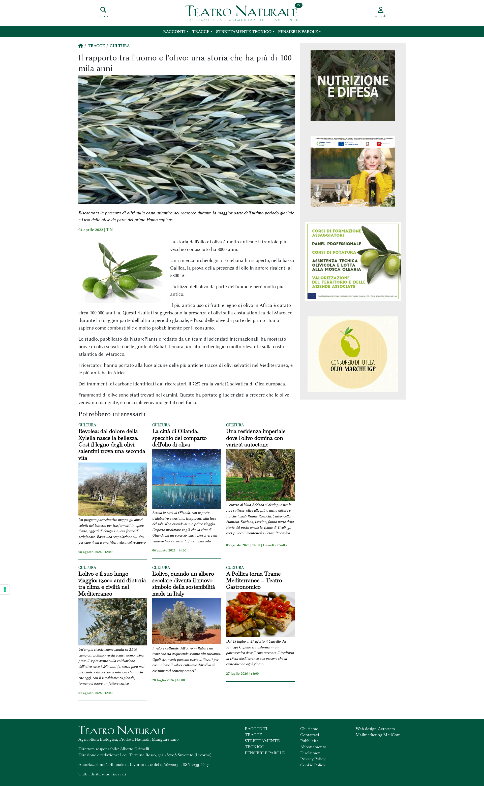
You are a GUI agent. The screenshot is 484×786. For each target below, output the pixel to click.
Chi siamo (309, 728)
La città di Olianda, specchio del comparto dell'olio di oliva (179, 438)
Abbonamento (313, 746)
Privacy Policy (312, 759)
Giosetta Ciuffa (275, 545)
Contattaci (309, 734)
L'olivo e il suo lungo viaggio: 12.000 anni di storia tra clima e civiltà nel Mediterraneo (112, 583)
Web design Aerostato (375, 728)
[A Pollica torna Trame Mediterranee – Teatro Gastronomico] (260, 615)
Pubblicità (309, 740)
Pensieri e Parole (298, 31)
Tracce (200, 31)
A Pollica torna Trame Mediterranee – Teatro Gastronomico (254, 580)
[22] (242, 13)
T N (109, 229)
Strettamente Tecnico (243, 31)
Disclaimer (310, 753)
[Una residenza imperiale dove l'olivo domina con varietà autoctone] (260, 475)
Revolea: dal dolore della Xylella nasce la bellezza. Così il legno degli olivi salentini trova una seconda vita (111, 444)
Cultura (120, 45)
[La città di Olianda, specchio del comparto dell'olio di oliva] (186, 479)
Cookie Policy (312, 765)
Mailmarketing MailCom (378, 734)
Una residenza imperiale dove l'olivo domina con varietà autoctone (256, 438)
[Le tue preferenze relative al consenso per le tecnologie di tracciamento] (5, 589)
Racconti (174, 31)
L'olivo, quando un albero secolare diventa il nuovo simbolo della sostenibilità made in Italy (183, 583)
